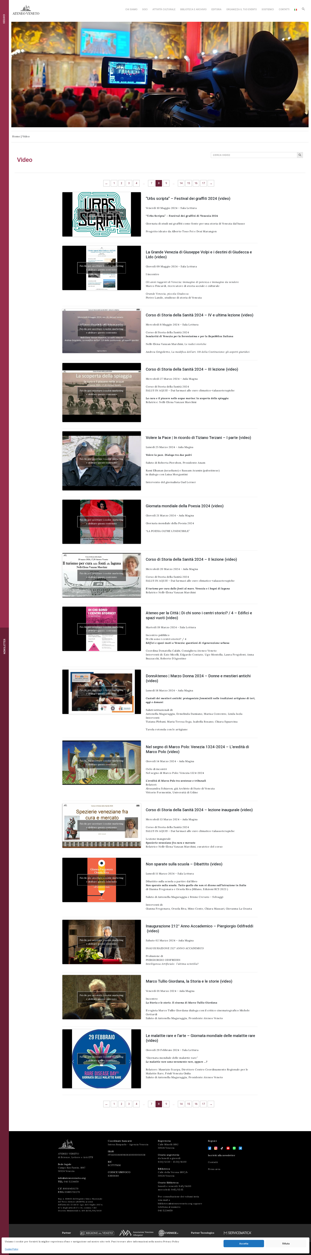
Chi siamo (131, 9)
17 (203, 183)
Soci (145, 9)
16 (196, 183)
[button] (303, 10)
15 (188, 183)
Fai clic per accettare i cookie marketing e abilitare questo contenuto (101, 214)
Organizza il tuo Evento (241, 9)
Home (16, 136)
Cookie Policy (11, 1249)
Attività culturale (163, 9)
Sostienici (268, 9)
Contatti (284, 9)
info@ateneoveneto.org (72, 1178)
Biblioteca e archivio (193, 9)
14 (181, 183)
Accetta (243, 1243)
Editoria (216, 9)
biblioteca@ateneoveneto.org (175, 1203)
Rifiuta (286, 1243)
